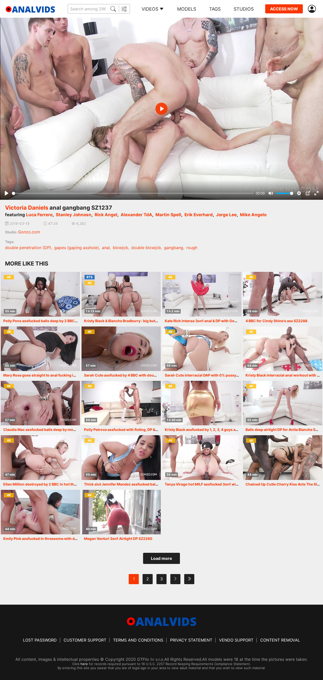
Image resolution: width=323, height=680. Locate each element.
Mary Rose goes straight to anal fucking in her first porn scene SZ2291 (63, 375)
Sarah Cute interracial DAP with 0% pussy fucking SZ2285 (214, 375)
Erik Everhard (198, 214)
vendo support (236, 640)
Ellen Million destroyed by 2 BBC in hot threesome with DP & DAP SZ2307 (65, 484)
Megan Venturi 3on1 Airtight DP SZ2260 (118, 538)
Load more (161, 558)
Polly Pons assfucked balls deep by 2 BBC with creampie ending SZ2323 (65, 321)
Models (186, 9)
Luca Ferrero (39, 214)
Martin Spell (168, 214)
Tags (215, 9)
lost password (40, 640)
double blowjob (146, 247)
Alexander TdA (136, 214)
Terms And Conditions (138, 640)
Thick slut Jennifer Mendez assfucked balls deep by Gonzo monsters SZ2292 (150, 484)
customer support (85, 640)
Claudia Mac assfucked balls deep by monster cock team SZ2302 (59, 429)
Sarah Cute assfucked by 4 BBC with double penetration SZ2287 (139, 375)
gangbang (173, 247)
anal (106, 247)
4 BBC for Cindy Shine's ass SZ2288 (276, 321)
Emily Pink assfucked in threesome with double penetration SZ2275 (61, 538)
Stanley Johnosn (73, 214)
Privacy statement (191, 640)
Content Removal (280, 640)
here (84, 664)
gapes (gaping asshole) (76, 247)
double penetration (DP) (28, 247)
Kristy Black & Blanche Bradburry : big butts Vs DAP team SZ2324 (139, 321)
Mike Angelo (253, 214)
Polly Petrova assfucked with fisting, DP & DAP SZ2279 (130, 429)
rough (191, 247)
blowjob (120, 247)
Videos (150, 9)
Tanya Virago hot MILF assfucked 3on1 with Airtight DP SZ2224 (219, 484)
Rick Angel (106, 214)
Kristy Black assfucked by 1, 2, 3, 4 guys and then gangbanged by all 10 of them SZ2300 (240, 429)
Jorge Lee (226, 214)
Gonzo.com (29, 231)
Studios (244, 9)
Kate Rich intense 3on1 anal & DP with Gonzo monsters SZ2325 (219, 321)
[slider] (133, 193)
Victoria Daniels (26, 207)
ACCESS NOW (284, 8)
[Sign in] (313, 9)
